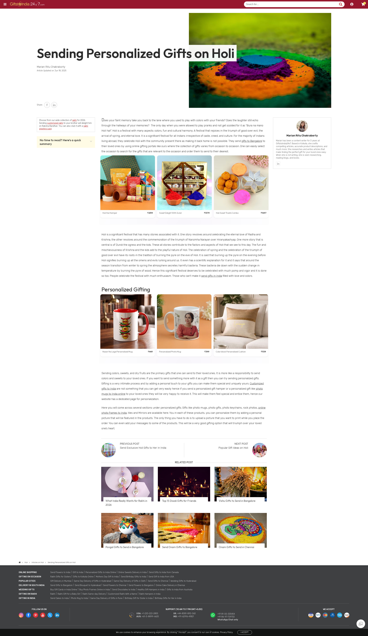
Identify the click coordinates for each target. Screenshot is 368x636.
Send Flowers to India (60, 572)
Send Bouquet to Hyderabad (88, 585)
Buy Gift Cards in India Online (63, 589)
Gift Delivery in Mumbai (60, 581)
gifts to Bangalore (251, 141)
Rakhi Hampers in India (149, 594)
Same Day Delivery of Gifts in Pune (106, 598)
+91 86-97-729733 (226, 617)
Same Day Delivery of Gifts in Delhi (130, 581)
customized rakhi (55, 123)
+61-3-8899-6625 (150, 616)
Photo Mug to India (79, 598)
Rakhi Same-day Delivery (94, 594)
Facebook (47, 105)
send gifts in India (211, 275)
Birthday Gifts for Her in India (168, 598)
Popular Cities (27, 581)
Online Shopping (28, 572)
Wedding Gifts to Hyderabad (183, 581)
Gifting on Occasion (30, 576)
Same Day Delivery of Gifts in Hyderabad (92, 581)
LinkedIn (54, 105)
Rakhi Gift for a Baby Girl (69, 594)
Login (352, 4)
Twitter (49, 615)
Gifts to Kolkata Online (83, 576)
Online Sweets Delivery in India (132, 572)
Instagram (21, 615)
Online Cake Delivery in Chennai (170, 585)
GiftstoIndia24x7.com (27, 4)
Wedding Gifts (26, 589)
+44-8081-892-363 (186, 613)
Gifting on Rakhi (28, 594)
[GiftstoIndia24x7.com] (20, 562)
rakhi (74, 120)
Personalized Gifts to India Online (101, 572)
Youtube (42, 615)
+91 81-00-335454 (226, 614)
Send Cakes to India (59, 598)
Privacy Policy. (226, 632)
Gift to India (78, 572)
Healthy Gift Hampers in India (151, 589)
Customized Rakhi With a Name (122, 594)
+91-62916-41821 (186, 616)
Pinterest (35, 615)
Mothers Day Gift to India (107, 576)
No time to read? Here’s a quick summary (60, 142)
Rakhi (52, 594)
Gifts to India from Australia (179, 589)
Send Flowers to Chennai (114, 585)
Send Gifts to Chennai (158, 581)
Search (341, 4)
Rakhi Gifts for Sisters (60, 576)
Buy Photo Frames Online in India (94, 589)
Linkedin (57, 615)
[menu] (5, 4)
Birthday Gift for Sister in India (139, 598)
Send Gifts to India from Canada (164, 572)
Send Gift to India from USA (161, 576)
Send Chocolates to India (123, 589)
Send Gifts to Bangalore (61, 585)
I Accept (244, 632)
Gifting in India (27, 598)
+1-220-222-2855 (150, 613)
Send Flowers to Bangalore (141, 585)
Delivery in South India (32, 585)
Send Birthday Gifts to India (133, 576)
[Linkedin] (278, 163)
